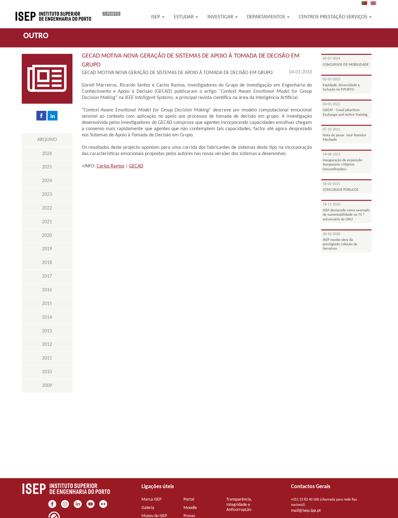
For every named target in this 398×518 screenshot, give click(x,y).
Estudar (184, 17)
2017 (47, 276)
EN (375, 3)
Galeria (147, 508)
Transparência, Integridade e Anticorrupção (239, 504)
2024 (47, 180)
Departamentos (266, 17)
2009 (47, 385)
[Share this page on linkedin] (53, 115)
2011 (47, 358)
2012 (47, 344)
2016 (47, 290)
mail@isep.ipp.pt (306, 510)
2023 (47, 194)
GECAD (136, 166)
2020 (47, 235)
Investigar (220, 17)
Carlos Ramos (110, 166)
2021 (47, 221)
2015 (47, 303)
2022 (47, 208)
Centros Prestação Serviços (333, 17)
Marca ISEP (151, 499)
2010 (47, 372)
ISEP (156, 17)
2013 (47, 331)
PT (366, 3)
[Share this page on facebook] (41, 115)
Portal (188, 499)
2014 (47, 317)
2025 (47, 167)
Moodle (190, 508)
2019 (47, 249)
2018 (47, 262)
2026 (47, 153)
